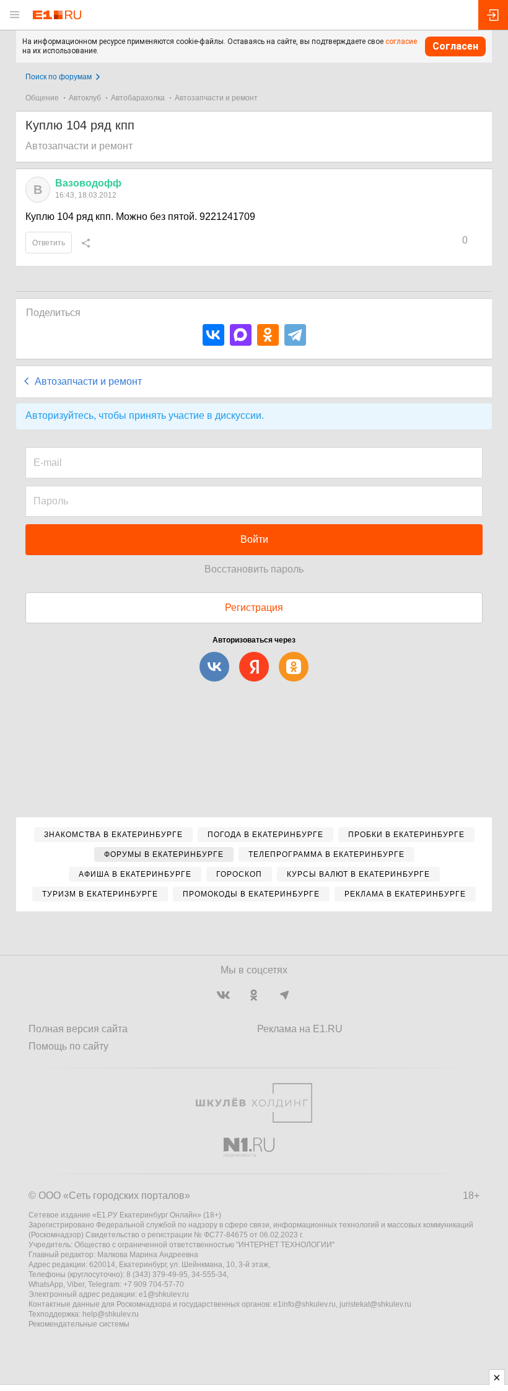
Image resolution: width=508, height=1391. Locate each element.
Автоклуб (85, 98)
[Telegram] (295, 335)
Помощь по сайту (68, 1046)
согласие (401, 41)
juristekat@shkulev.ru (375, 1304)
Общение (42, 98)
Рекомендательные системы (78, 1324)
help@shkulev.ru (110, 1314)
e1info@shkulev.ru (304, 1304)
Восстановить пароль (254, 569)
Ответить (48, 243)
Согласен (455, 46)
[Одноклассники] (268, 335)
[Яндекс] (254, 667)
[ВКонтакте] (213, 335)
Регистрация (254, 607)
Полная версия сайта (78, 1029)
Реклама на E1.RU (300, 1029)
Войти (254, 539)
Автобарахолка (138, 98)
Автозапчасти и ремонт (216, 98)
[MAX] (241, 335)
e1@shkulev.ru (164, 1294)
